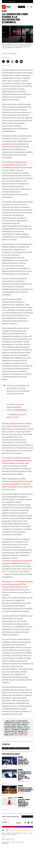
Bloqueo (12, 748)
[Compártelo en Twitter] (7, 61)
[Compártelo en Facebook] (3, 61)
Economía (18, 748)
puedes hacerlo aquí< (20, 735)
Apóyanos (21, 7)
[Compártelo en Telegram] (16, 61)
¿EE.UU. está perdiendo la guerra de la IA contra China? (23, 761)
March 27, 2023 (12, 417)
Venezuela (5, 748)
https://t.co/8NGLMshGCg (17, 409)
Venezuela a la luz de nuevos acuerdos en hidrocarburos (25, 789)
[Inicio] (6, 7)
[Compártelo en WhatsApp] (12, 61)
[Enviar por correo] (21, 61)
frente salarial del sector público (17, 423)
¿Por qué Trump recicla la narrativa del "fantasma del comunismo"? (24, 802)
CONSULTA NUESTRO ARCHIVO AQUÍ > (11, 816)
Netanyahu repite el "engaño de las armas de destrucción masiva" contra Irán (24, 776)
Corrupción (25, 748)
